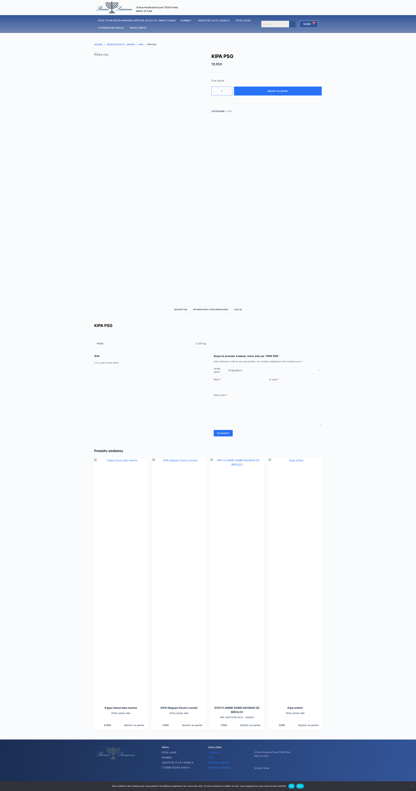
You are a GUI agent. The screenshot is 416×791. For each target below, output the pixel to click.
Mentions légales (218, 762)
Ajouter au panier (278, 90)
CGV (211, 757)
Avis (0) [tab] (238, 309)
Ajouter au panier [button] (134, 725)
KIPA (229, 111)
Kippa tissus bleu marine (121, 707)
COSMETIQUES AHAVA (111, 27)
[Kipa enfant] (295, 580)
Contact (213, 752)
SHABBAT (186, 20)
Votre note (217, 370)
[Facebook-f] (281, 778)
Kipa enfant (295, 707)
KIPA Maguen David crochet (179, 707)
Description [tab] (180, 309)
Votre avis (220, 395)
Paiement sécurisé (219, 767)
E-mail (274, 379)
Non (300, 786)
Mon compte (138, 27)
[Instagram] (289, 778)
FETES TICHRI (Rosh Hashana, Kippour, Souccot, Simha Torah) (137, 20)
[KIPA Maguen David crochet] (179, 580)
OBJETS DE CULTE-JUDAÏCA (213, 20)
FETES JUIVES (243, 20)
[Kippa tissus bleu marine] (121, 580)
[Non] (412, 786)
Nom (217, 379)
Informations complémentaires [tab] (210, 309)
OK (291, 786)
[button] (186, 20)
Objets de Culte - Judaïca (240, 717)
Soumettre (223, 433)
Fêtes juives (118, 713)
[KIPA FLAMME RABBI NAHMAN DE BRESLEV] (237, 580)
